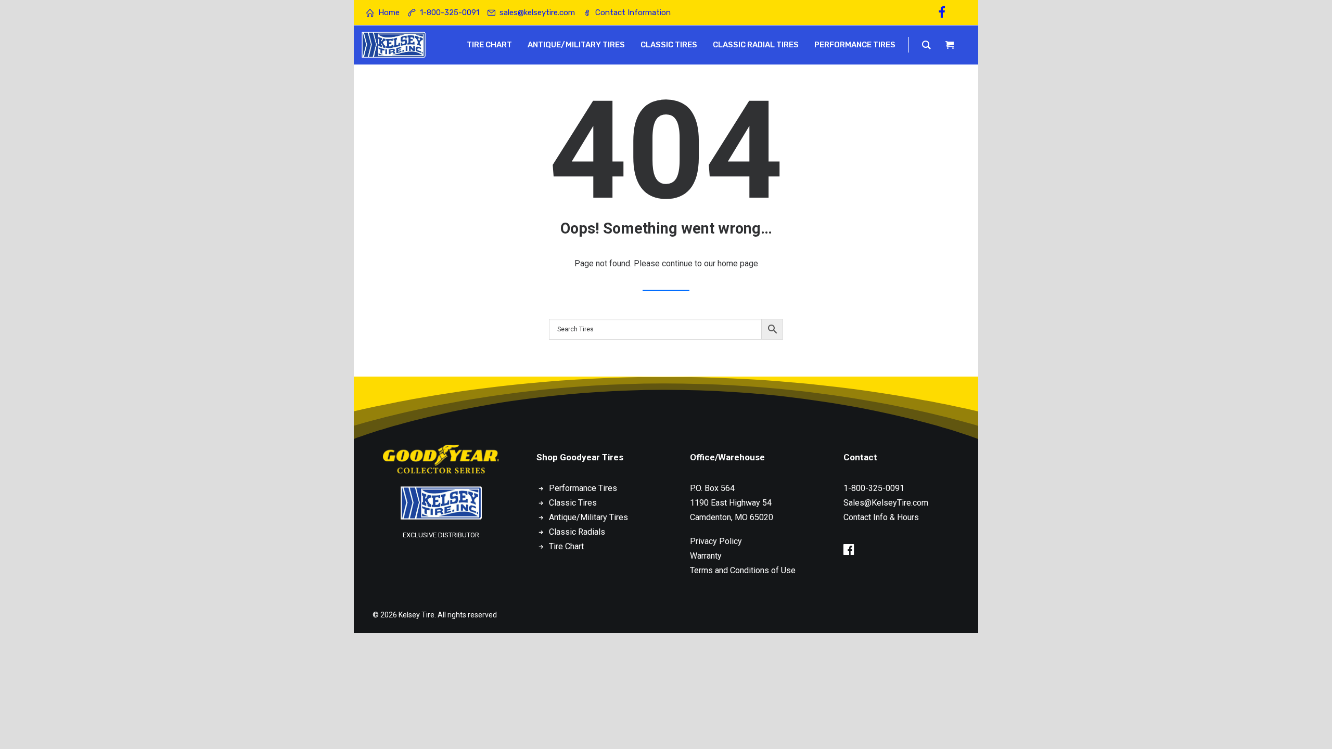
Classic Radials (577, 532)
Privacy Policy (716, 541)
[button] (848, 552)
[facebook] (946, 12)
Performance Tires (583, 488)
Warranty (706, 556)
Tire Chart (566, 546)
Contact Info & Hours (881, 517)
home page (738, 263)
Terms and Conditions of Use (743, 570)
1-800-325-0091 (873, 488)
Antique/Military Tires (588, 517)
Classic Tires (573, 503)
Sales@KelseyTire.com (885, 503)
